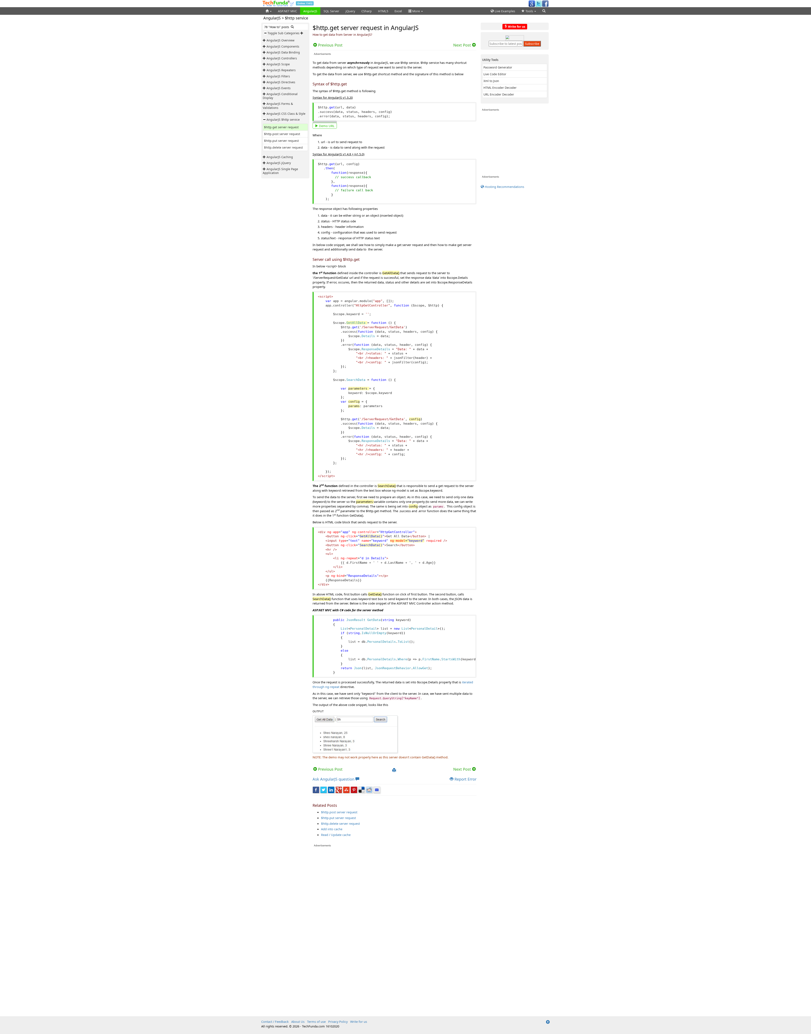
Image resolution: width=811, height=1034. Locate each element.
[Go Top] (548, 1022)
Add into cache (331, 829)
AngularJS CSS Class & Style (286, 114)
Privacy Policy (338, 1021)
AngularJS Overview (280, 40)
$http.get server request (281, 127)
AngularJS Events (279, 88)
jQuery (350, 11)
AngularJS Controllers (282, 58)
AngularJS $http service (283, 120)
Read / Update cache (336, 835)
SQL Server (331, 11)
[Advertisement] (395, 876)
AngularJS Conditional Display (280, 96)
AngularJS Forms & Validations (278, 105)
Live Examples (504, 11)
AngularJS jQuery (279, 163)
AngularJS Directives (281, 82)
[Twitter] (538, 3)
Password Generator (497, 67)
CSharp (366, 11)
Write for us (516, 26)
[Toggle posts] (265, 40)
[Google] (531, 3)
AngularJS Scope (278, 64)
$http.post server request (282, 134)
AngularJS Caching (280, 157)
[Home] (268, 11)
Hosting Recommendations (504, 187)
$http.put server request (281, 141)
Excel (398, 11)
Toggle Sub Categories (283, 33)
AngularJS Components (283, 46)
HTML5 (383, 11)
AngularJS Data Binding (283, 52)
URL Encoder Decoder (498, 94)
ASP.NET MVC (287, 11)
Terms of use (316, 1021)
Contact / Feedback (275, 1021)
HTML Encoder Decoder (500, 88)
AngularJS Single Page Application (280, 171)
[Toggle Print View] (394, 770)
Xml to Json (491, 81)
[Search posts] (292, 27)
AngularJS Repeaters (281, 70)
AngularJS (310, 11)
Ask (333, 779)
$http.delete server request (283, 147)
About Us (298, 1021)
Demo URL (326, 126)
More (416, 11)
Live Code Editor (494, 74)
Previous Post (330, 769)
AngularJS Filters (278, 76)
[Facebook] (545, 3)
